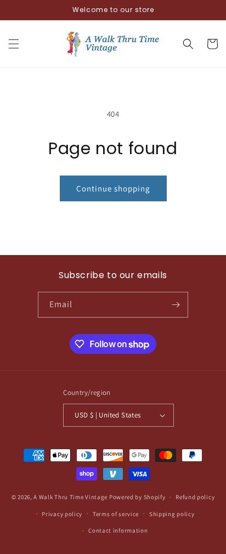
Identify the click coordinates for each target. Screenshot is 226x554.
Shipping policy (172, 514)
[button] (14, 44)
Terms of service (116, 514)
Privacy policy (62, 514)
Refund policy (195, 497)
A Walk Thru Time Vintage (70, 497)
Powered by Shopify (137, 497)
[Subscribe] (175, 305)
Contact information (118, 530)
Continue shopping (113, 188)
